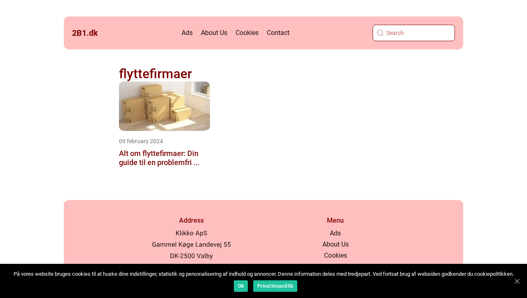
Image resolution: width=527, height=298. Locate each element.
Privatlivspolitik (275, 286)
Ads (187, 33)
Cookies (247, 33)
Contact (278, 33)
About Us (214, 33)
